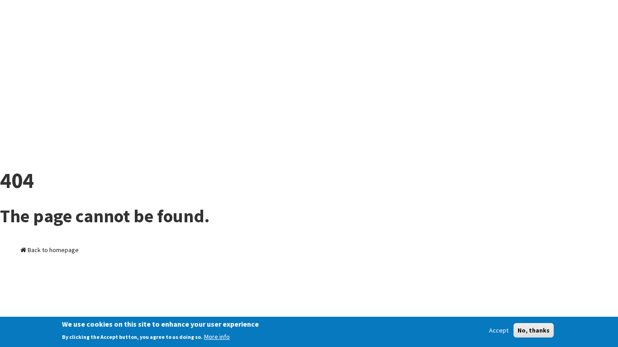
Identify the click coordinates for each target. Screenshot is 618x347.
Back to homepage (52, 250)
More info (217, 337)
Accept (499, 330)
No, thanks (534, 330)
